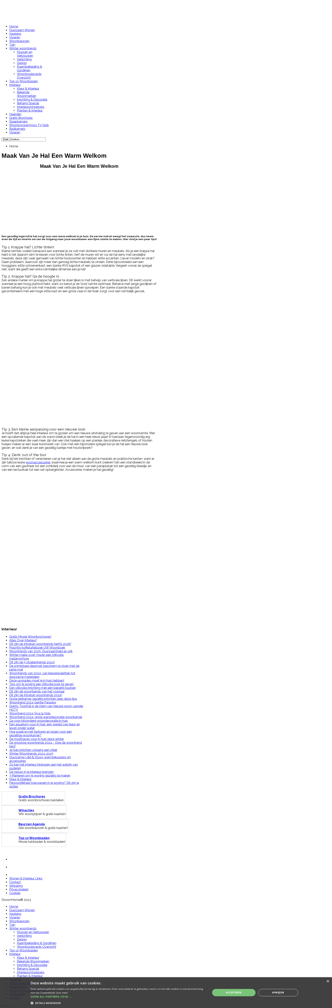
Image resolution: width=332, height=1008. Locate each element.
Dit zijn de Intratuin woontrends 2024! (35, 695)
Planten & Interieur (30, 110)
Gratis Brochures (21, 118)
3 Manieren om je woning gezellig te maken (39, 775)
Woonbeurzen (19, 41)
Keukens (15, 34)
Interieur (15, 85)
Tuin (12, 45)
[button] (118, 996)
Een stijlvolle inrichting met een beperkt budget (42, 688)
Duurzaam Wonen (22, 30)
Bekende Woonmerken (26, 94)
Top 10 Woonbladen (23, 81)
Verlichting (24, 59)
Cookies (15, 893)
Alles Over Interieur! (23, 640)
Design (22, 63)
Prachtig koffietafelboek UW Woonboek (37, 647)
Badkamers (17, 129)
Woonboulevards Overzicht (29, 75)
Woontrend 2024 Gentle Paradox (32, 702)
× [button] (327, 981)
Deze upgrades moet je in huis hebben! (36, 680)
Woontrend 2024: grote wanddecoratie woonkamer (45, 717)
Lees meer (62, 992)
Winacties (26, 810)
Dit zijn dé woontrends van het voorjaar (37, 691)
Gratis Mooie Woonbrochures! (30, 636)
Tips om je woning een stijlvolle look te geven (41, 684)
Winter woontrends (23, 48)
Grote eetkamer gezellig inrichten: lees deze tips (43, 699)
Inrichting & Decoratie (32, 99)
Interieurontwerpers (30, 107)
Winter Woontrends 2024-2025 (31, 753)
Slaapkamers (18, 121)
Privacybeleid (18, 889)
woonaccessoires (38, 462)
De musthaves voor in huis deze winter (36, 739)
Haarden (15, 114)
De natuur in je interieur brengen (31, 772)
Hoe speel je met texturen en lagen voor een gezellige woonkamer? (40, 733)
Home (13, 26)
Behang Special (28, 103)
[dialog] (166, 992)
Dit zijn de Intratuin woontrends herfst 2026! (40, 644)
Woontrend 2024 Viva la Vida (29, 713)
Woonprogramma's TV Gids (29, 125)
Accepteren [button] (234, 992)
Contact (15, 882)
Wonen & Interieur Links (25, 878)
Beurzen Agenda (31, 824)
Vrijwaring (16, 886)
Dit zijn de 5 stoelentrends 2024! (32, 662)
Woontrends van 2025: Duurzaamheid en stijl (40, 651)
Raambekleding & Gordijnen (29, 68)
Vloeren (14, 37)
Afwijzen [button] (278, 992)
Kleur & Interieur (28, 88)
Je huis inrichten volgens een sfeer (33, 750)
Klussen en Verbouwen (25, 54)
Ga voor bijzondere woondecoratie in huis (38, 721)
